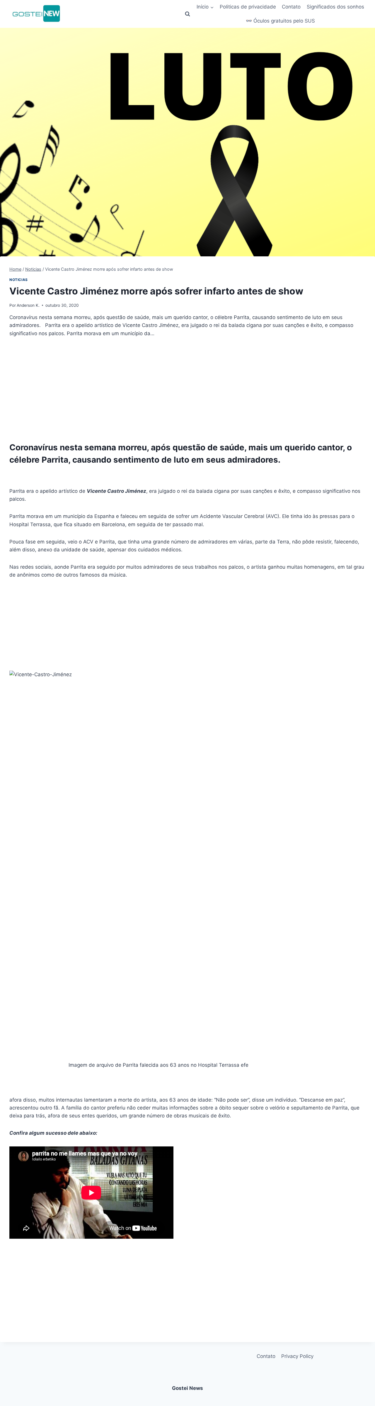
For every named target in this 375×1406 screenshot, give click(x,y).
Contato (291, 7)
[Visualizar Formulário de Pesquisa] (187, 14)
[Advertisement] (187, 388)
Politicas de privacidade (248, 7)
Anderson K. (28, 305)
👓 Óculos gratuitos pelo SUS (280, 21)
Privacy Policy (297, 1356)
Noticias (18, 279)
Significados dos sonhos (335, 7)
